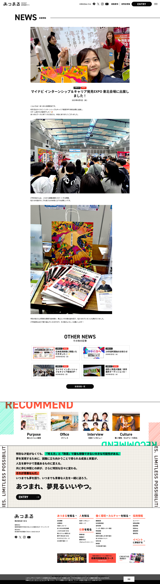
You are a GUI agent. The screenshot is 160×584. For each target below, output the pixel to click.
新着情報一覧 (80, 386)
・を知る (112, 515)
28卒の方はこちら (85, 4)
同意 (129, 579)
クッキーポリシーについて (37, 580)
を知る (66, 515)
